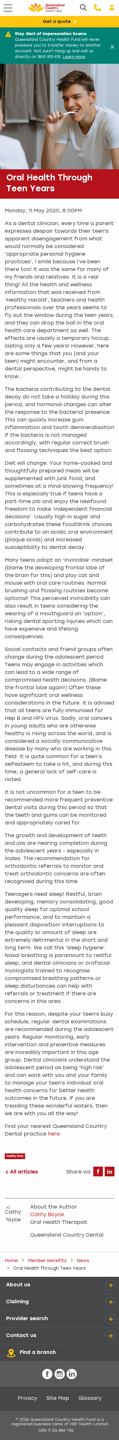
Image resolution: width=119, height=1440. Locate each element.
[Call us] (98, 8)
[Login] (112, 8)
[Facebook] (98, 1174)
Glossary (90, 1398)
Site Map (57, 1398)
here (54, 1134)
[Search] (83, 8)
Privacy (27, 1398)
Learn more (74, 57)
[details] (110, 1285)
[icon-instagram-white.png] (60, 1374)
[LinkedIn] (109, 1174)
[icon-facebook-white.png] (47, 1374)
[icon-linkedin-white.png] (72, 1374)
